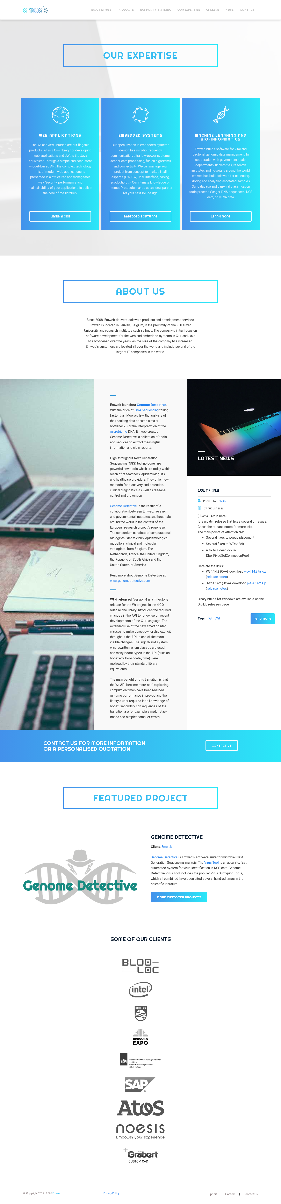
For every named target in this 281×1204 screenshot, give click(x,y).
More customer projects (179, 897)
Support (212, 1194)
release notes (217, 577)
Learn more (60, 216)
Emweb (35, 9)
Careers (230, 1194)
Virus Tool (211, 863)
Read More (263, 619)
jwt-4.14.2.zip (256, 583)
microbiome (118, 431)
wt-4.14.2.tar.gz (255, 571)
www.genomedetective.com (130, 581)
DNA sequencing (147, 410)
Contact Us (222, 745)
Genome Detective (151, 405)
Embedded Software (140, 216)
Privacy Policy (111, 1193)
